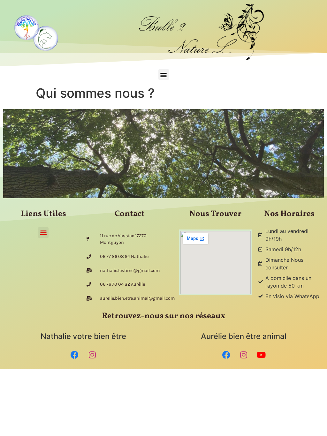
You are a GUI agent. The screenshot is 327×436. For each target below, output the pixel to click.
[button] (163, 74)
